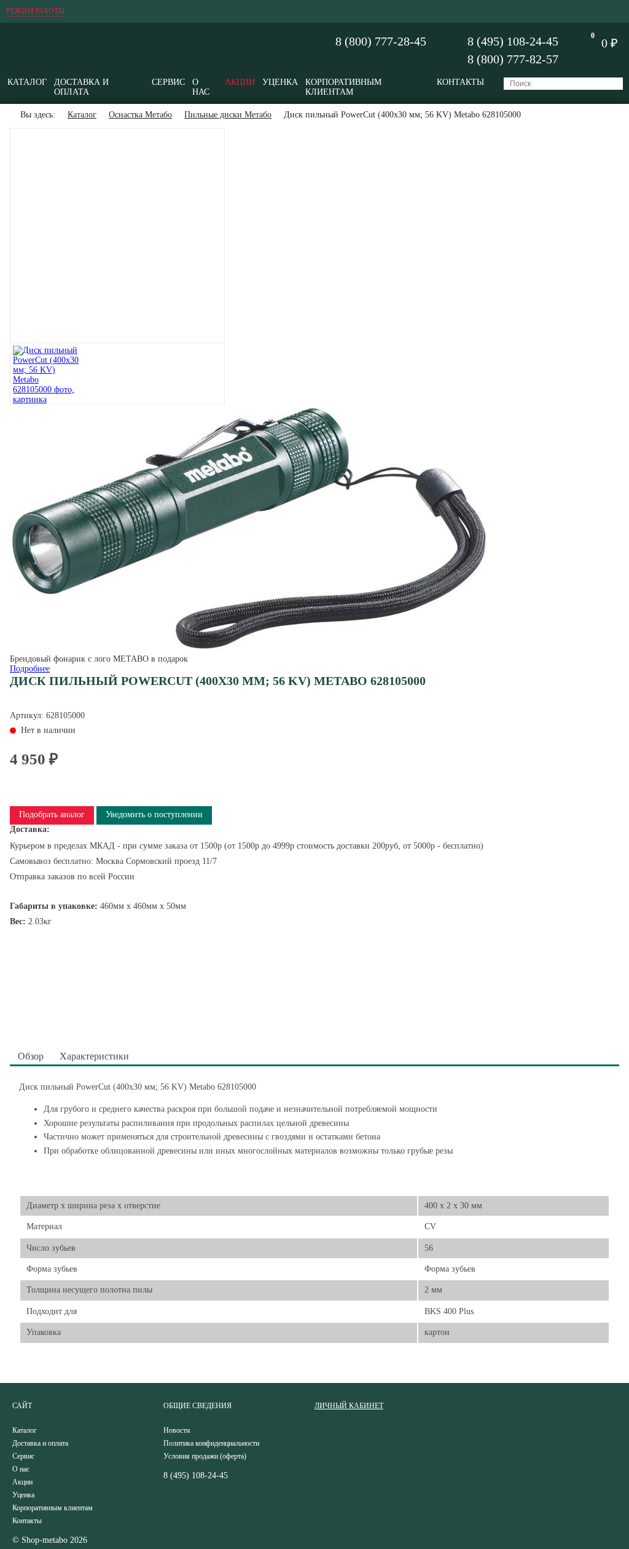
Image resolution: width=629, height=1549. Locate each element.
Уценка (280, 82)
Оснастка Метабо (140, 114)
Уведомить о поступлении (154, 814)
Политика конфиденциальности (211, 1443)
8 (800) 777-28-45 (380, 41)
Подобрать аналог (52, 814)
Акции (240, 82)
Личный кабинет (348, 1405)
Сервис (168, 82)
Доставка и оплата (81, 87)
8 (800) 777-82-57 (512, 59)
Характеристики (94, 1056)
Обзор (31, 1056)
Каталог (27, 82)
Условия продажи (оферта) (204, 1456)
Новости (176, 1430)
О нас (200, 87)
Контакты (460, 82)
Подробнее (30, 668)
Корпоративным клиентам (343, 87)
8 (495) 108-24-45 (512, 41)
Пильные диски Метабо (228, 114)
